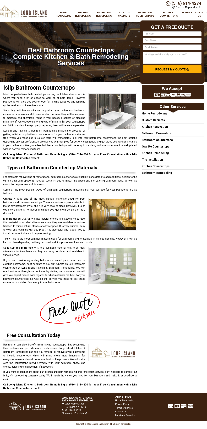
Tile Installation (152, 159)
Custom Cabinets (124, 14)
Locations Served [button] (124, 415)
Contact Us (200, 14)
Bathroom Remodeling (104, 14)
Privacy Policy (122, 404)
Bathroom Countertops (145, 14)
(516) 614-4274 (185, 3)
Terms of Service (124, 408)
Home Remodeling (63, 14)
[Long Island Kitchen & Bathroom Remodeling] (26, 406)
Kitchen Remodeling (83, 14)
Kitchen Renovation (155, 126)
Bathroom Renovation (156, 133)
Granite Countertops (155, 146)
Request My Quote (170, 69)
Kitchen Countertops (169, 14)
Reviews (186, 12)
